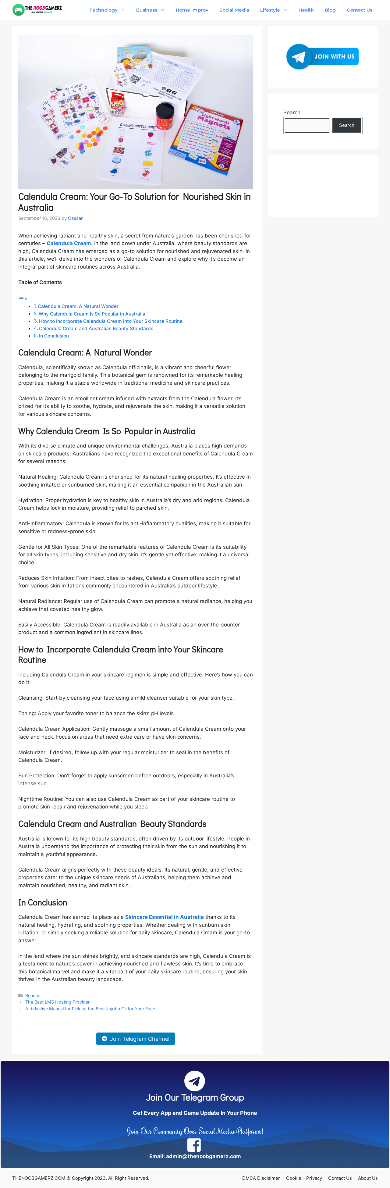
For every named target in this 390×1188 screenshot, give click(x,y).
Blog (330, 10)
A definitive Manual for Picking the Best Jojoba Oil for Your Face (90, 1008)
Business (146, 10)
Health (306, 10)
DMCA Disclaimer (261, 1178)
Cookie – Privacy (304, 1178)
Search (291, 112)
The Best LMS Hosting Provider (57, 1001)
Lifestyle (270, 10)
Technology (103, 10)
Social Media (234, 10)
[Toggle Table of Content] (22, 298)
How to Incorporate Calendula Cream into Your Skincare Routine (111, 321)
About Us (368, 1178)
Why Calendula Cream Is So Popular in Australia (92, 314)
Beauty (32, 995)
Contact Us (359, 10)
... (20, 1023)
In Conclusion (54, 336)
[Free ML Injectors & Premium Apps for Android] (37, 10)
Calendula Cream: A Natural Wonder (78, 306)
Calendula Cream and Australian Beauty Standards (96, 328)
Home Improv (192, 10)
